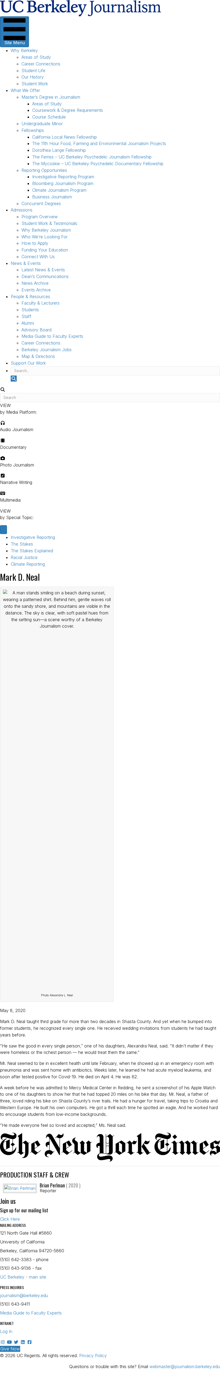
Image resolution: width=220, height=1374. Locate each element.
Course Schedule (49, 117)
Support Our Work (28, 363)
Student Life (33, 70)
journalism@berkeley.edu (24, 1295)
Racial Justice (24, 557)
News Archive (35, 283)
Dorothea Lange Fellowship (59, 150)
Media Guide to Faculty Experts (52, 336)
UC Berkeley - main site (23, 1277)
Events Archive (36, 289)
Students (30, 309)
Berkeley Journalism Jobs (46, 349)
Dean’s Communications (45, 276)
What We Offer (25, 90)
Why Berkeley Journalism (46, 230)
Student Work (34, 83)
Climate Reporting (28, 564)
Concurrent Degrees (41, 203)
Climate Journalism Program (59, 190)
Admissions (21, 210)
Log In (6, 1331)
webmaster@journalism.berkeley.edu (184, 1366)
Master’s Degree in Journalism (50, 97)
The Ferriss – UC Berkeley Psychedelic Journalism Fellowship (92, 157)
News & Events (26, 263)
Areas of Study (36, 57)
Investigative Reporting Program (63, 176)
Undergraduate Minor (42, 123)
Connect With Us (38, 256)
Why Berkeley (24, 50)
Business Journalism (52, 196)
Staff (26, 316)
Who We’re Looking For (44, 236)
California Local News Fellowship (64, 137)
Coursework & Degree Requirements (67, 110)
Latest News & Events (43, 269)
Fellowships (32, 130)
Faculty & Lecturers (40, 303)
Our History (32, 77)
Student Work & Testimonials (49, 223)
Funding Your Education (44, 250)
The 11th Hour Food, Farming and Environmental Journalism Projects (99, 143)
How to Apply (34, 243)
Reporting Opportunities (44, 170)
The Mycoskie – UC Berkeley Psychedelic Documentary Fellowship (97, 163)
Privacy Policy (93, 1355)
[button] (14, 379)
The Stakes (22, 544)
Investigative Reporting (33, 537)
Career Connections (40, 63)
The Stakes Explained (32, 550)
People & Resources (30, 296)
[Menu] (3, 529)
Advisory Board (36, 329)
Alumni (27, 323)
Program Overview (39, 216)
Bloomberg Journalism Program (62, 183)
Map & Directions (38, 356)
